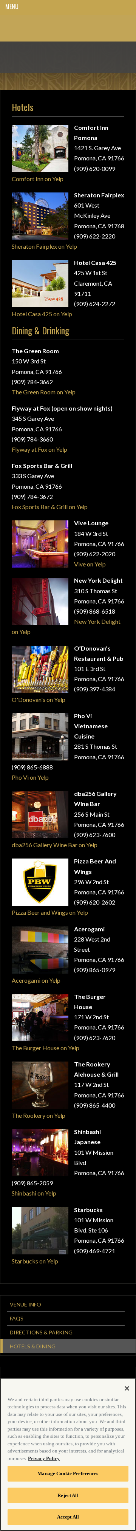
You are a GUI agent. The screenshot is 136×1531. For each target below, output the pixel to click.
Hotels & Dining (33, 1346)
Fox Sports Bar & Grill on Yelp (50, 506)
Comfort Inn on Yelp (37, 178)
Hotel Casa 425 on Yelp (42, 313)
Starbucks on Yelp (35, 1261)
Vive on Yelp (90, 564)
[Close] (127, 1388)
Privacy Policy (44, 1458)
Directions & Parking (41, 1332)
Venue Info (25, 1304)
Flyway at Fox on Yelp (39, 449)
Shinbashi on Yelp (34, 1193)
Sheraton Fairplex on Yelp (44, 246)
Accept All (68, 1517)
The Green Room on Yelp (44, 391)
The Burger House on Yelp (45, 1047)
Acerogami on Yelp (36, 980)
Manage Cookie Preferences (67, 1473)
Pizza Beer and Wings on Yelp (50, 912)
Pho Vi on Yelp (30, 777)
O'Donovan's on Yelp (38, 699)
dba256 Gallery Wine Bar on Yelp (54, 844)
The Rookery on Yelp (38, 1115)
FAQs (16, 1318)
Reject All (67, 1495)
